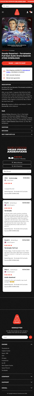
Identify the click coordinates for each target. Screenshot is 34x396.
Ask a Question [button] (18, 166)
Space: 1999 (5, 353)
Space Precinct (6, 368)
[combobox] (17, 6)
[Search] (4, 6)
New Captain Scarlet (7, 365)
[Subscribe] (30, 337)
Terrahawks (5, 370)
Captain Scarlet (6, 351)
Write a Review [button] (18, 162)
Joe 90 (3, 363)
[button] (3, 12)
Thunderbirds (5, 348)
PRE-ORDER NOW (17, 1)
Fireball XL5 (5, 360)
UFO (3, 356)
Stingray (4, 358)
